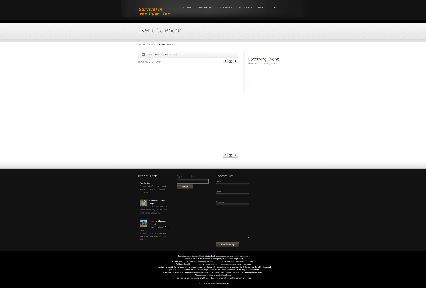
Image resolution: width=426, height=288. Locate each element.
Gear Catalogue (245, 7)
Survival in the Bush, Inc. (149, 44)
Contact (275, 7)
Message (220, 202)
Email (218, 192)
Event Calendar (204, 7)
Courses (187, 7)
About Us (262, 7)
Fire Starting (145, 183)
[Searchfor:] (187, 176)
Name (218, 181)
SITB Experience (224, 7)
